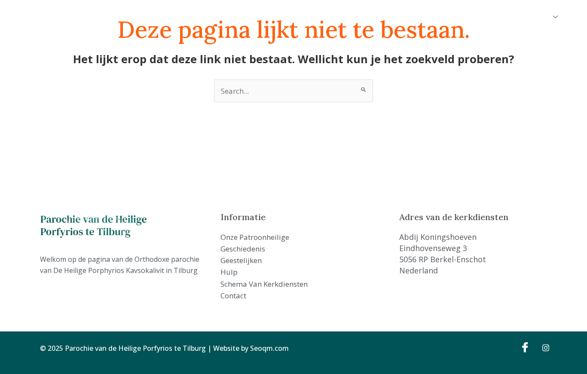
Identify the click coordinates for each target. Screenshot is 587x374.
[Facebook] (523, 346)
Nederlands (532, 16)
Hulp (331, 16)
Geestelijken (298, 16)
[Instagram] (542, 346)
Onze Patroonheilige (192, 16)
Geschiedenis (251, 16)
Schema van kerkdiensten (385, 16)
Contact (444, 16)
